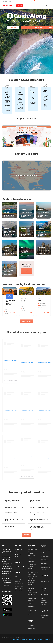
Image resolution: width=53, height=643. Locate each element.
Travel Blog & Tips (19, 579)
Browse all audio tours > (9, 216)
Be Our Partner (19, 583)
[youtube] (47, 1)
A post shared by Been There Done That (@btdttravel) (32, 476)
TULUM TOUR (31, 626)
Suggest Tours (19, 588)
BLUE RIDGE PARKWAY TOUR (25, 300)
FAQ (16, 576)
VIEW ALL (30, 614)
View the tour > (42, 253)
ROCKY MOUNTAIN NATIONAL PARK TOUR (32, 594)
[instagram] (49, 1)
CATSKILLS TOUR (41, 299)
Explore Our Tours (19, 591)
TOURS (27, 27)
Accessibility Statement (44, 639)
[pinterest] (45, 1)
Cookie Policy (24, 639)
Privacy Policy (16, 639)
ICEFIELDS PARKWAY (45, 570)
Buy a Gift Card (19, 586)
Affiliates (17, 581)
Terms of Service (33, 639)
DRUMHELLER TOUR (45, 567)
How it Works (39, 27)
